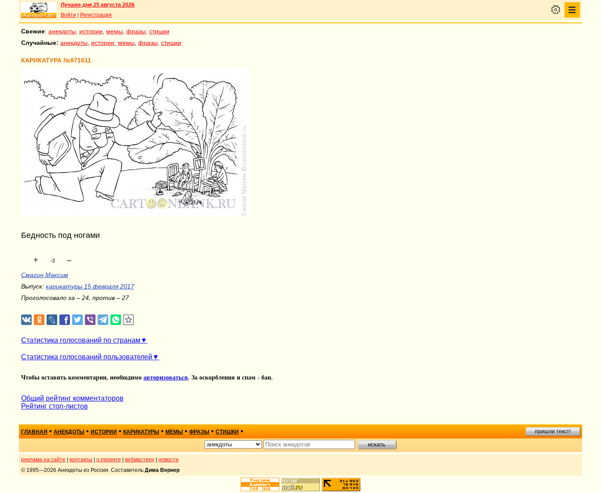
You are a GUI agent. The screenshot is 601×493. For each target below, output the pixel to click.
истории (91, 31)
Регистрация (96, 15)
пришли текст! (553, 431)
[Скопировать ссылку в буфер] (128, 319)
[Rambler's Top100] (260, 484)
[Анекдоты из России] (38, 10)
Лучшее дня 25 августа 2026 (98, 5)
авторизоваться (165, 377)
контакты (81, 459)
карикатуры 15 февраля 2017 (90, 286)
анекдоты (62, 31)
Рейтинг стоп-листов (54, 406)
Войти (68, 15)
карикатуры (141, 432)
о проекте (108, 459)
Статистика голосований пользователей (86, 357)
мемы (114, 31)
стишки (159, 31)
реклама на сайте (43, 459)
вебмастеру (139, 459)
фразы (136, 31)
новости (168, 459)
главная (34, 432)
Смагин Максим (44, 274)
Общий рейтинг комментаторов (72, 398)
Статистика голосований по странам (80, 340)
